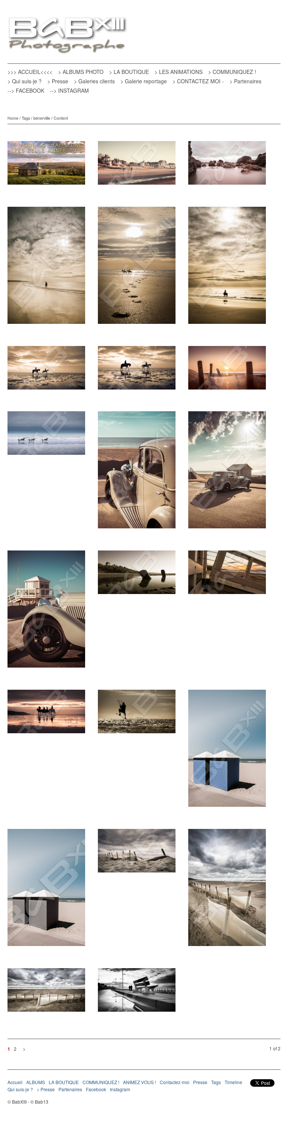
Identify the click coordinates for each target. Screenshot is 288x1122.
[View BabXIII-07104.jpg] (227, 268)
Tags (26, 118)
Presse (200, 1082)
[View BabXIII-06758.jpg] (137, 853)
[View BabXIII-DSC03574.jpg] (227, 890)
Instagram (120, 1089)
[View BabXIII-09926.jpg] (46, 714)
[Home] (68, 36)
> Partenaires (245, 81)
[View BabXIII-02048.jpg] (137, 992)
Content (61, 118)
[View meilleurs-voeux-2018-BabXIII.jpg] (46, 165)
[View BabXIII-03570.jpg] (46, 992)
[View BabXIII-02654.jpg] (227, 751)
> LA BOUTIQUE (129, 71)
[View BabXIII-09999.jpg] (227, 574)
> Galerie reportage (143, 81)
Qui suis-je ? (20, 1089)
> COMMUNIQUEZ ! (232, 71)
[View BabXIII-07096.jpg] (46, 268)
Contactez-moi (174, 1082)
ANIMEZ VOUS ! (139, 1082)
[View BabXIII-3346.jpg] (46, 435)
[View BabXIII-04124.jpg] (137, 574)
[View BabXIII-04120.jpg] (137, 165)
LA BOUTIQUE (64, 1082)
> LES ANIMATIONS (178, 71)
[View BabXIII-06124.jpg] (137, 472)
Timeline (233, 1082)
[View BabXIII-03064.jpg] (137, 714)
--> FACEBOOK (26, 90)
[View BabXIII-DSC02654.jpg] (46, 890)
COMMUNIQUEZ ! (100, 1082)
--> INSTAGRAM (69, 90)
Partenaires (70, 1089)
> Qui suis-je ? (25, 81)
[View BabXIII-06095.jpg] (46, 611)
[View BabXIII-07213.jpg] (137, 268)
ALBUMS (35, 1082)
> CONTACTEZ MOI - (198, 81)
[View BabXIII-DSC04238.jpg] (227, 165)
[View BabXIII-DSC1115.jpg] (227, 370)
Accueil (15, 1082)
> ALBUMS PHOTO (81, 71)
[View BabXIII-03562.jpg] (46, 370)
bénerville (41, 118)
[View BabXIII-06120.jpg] (227, 472)
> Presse (57, 81)
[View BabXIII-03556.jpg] (137, 370)
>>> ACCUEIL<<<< (30, 71)
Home (13, 118)
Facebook (96, 1089)
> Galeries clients (94, 81)
